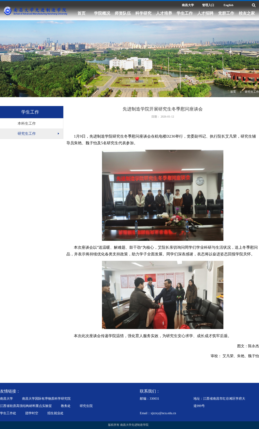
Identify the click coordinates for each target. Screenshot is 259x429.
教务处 (66, 406)
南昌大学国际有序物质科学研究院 (46, 398)
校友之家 (247, 13)
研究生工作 (252, 91)
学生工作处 (8, 413)
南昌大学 (188, 5)
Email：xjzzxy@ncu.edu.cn (158, 413)
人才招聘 (205, 13)
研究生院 (86, 406)
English (228, 5)
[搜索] (253, 5)
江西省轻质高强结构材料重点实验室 (26, 406)
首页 (81, 13)
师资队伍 (123, 13)
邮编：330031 (149, 398)
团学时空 (31, 413)
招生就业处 (55, 413)
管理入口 (208, 5)
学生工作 (185, 13)
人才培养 (164, 13)
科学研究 (143, 13)
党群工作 (226, 13)
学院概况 (102, 13)
